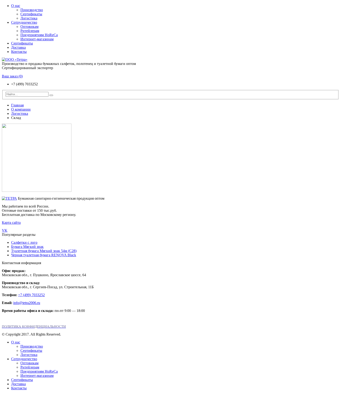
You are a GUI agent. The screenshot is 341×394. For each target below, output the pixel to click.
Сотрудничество (24, 22)
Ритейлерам (29, 31)
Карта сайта (11, 222)
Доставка (18, 47)
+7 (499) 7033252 (31, 295)
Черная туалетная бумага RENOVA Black (43, 255)
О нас (15, 6)
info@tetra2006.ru (26, 303)
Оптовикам (29, 27)
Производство (31, 10)
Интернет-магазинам (37, 39)
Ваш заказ (12, 76)
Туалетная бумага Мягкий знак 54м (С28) (44, 251)
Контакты (19, 52)
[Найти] (51, 95)
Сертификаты (31, 14)
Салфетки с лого (24, 242)
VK (4, 230)
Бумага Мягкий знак (27, 247)
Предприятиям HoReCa (39, 35)
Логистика (28, 18)
